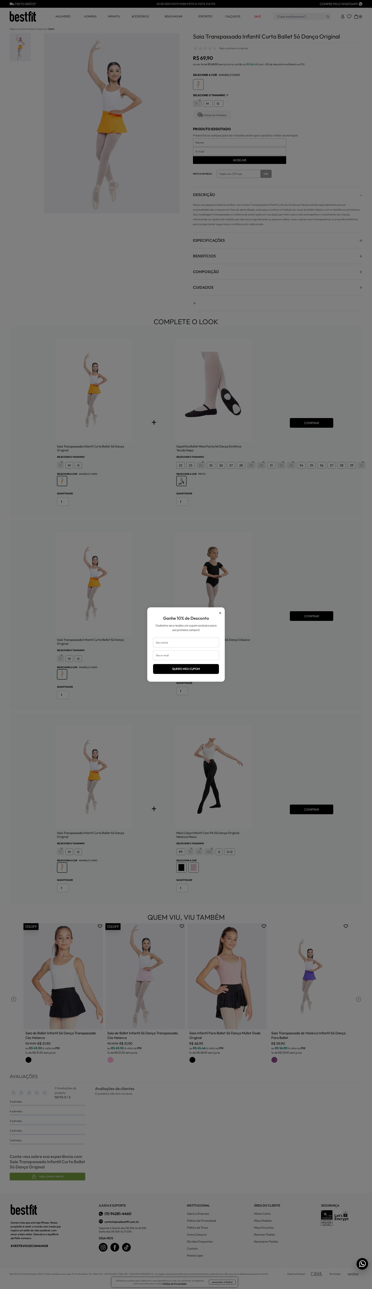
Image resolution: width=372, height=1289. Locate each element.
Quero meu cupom (186, 669)
